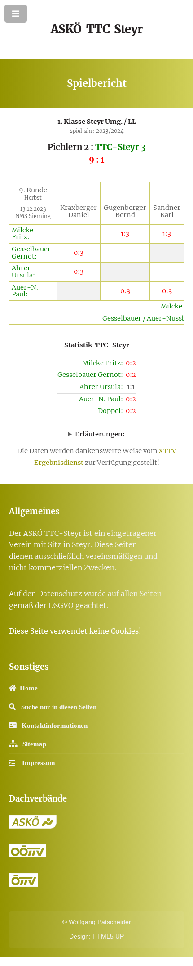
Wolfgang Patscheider (100, 921)
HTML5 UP (108, 936)
